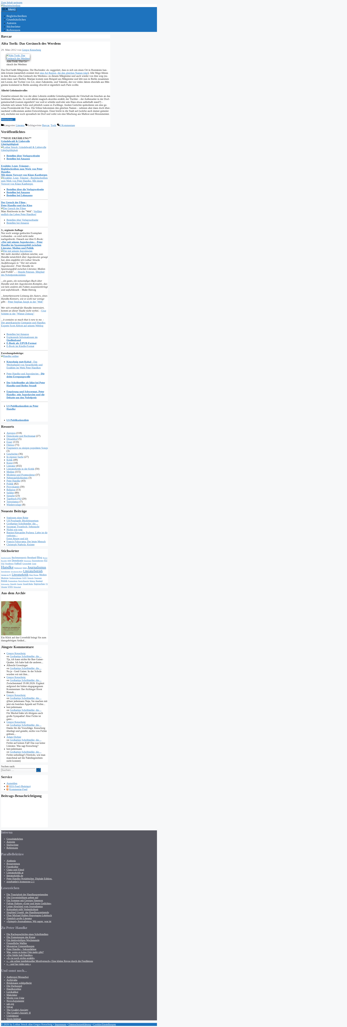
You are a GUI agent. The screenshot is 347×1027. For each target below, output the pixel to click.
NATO (24, 578)
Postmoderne (13, 581)
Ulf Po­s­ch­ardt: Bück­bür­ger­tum (22, 520)
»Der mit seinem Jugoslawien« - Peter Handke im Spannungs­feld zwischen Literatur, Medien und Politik (22, 245)
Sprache (11, 495)
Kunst (10, 462)
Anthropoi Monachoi (18, 977)
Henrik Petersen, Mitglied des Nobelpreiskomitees (22, 273)
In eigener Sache (15, 456)
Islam (25, 568)
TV (47, 584)
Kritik (10, 459)
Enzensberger (38, 560)
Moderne (5, 578)
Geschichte (12, 453)
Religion (11, 489)
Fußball (18, 563)
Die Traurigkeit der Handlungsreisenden (27, 894)
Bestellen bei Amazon (18, 222)
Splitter (10, 492)
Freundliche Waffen (17, 943)
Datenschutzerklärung (79, 1024)
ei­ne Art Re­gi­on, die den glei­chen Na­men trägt (64, 73)
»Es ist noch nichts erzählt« (21, 958)
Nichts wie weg (15, 529)
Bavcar (45, 125)
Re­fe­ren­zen (13, 30)
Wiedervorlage (14, 504)
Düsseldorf (12, 439)
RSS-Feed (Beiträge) (20, 786)
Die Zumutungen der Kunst (21, 937)
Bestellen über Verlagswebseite (22, 219)
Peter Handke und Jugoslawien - (25, 375)
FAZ (3, 563)
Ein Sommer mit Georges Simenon (25, 900)
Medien (10, 471)
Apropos (11, 433)
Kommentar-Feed (18, 789)
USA (10, 586)
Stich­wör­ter (13, 26)
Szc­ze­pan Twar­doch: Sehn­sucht (23, 526)
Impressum (60, 1024)
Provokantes (13, 486)
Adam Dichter (14, 737)
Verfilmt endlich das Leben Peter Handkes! (21, 213)
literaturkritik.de (15, 875)
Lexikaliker (12, 991)
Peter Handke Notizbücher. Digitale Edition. (29, 878)
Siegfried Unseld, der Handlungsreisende (28, 912)
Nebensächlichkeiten (17, 477)
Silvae (10, 1006)
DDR (9, 561)
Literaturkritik (20, 574)
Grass (34, 563)
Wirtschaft (17, 587)
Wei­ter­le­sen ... (8, 119)
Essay (9, 441)
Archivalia (12, 980)
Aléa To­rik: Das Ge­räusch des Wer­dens (31, 43)
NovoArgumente (15, 1000)
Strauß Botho (28, 584)
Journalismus (37, 567)
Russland (39, 581)
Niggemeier (38, 578)
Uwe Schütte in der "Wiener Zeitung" (23, 312)
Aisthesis (11, 860)
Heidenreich (18, 568)
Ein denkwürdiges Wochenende (23, 940)
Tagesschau (39, 583)
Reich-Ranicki (23, 581)
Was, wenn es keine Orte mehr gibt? (25, 952)
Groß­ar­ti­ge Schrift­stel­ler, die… (22, 523)
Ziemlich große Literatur (19, 918)
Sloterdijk (13, 584)
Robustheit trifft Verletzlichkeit (22, 909)
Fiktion (10, 444)
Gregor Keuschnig (16, 653)
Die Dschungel (14, 986)
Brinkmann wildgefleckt (19, 983)
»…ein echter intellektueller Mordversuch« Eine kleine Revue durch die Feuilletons (50, 961)
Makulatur (12, 994)
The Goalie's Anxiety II (19, 1012)
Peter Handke (13, 480)
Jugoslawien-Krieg (17, 571)
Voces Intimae (14, 1018)
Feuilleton (9, 563)
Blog (39, 557)
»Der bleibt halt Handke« (20, 955)
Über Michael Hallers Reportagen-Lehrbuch (29, 915)
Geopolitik (26, 563)
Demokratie (17, 560)
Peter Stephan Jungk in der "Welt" (25, 301)
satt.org (10, 1003)
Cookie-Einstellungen (104, 1024)
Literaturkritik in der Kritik (20, 468)
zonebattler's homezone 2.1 (21, 881)
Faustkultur (12, 866)
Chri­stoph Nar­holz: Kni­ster (21, 544)
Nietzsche (30, 578)
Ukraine (4, 587)
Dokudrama (27, 561)
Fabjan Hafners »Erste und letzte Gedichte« (29, 903)
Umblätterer (13, 1015)
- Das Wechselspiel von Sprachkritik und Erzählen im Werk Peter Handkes (25, 364)
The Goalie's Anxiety (17, 1009)
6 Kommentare (67, 125)
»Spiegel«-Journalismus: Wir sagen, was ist (29, 921)
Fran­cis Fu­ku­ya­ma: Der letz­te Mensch (26, 541)
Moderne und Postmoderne (21, 474)
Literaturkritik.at (15, 872)
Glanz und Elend (15, 869)
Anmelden (12, 783)
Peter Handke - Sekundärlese (21, 949)
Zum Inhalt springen (11, 2)
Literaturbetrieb (33, 571)
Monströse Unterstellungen (20, 946)
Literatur (20, 125)
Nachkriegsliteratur (15, 578)
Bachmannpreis (19, 557)
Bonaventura (13, 863)
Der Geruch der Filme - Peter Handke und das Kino (16, 204)
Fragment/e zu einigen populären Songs (27, 447)
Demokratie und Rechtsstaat (21, 436)
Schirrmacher (5, 584)
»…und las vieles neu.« (19, 964)
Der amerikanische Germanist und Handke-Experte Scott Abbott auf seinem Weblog (23, 324)
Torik (53, 125)
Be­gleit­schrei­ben (17, 16)
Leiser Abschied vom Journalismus (25, 906)
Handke (7, 567)
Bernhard (31, 557)
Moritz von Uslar (15, 997)
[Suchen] (38, 770)
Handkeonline (14, 989)
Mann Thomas (33, 575)
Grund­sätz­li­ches (16, 19)
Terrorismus (13, 501)
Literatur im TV (6, 575)
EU (45, 560)
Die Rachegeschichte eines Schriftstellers (27, 934)
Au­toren (11, 23)
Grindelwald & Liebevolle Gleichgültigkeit (15, 143)
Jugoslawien (5, 571)
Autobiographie (6, 558)
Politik (10, 483)
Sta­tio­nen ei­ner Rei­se (17, 517)
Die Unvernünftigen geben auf (22, 897)
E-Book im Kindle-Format (20, 346)
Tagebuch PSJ (14, 498)
